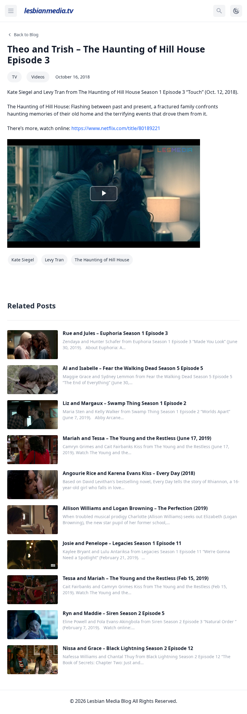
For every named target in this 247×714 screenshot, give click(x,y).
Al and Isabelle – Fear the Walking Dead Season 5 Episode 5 (133, 368)
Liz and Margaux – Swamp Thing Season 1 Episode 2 (124, 403)
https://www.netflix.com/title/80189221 (115, 128)
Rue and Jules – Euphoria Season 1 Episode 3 (115, 333)
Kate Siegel (22, 260)
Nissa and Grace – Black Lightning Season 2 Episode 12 (128, 648)
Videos (38, 77)
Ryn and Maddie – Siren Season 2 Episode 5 (113, 613)
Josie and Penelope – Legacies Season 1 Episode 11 (122, 543)
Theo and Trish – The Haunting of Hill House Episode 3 (106, 54)
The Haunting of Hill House (102, 260)
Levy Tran (54, 260)
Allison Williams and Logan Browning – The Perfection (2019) (135, 508)
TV (14, 77)
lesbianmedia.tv (48, 10)
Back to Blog (26, 34)
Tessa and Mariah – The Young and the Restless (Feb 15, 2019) (135, 578)
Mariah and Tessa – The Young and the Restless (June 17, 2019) (137, 438)
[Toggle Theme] (236, 11)
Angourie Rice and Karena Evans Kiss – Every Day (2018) (129, 473)
